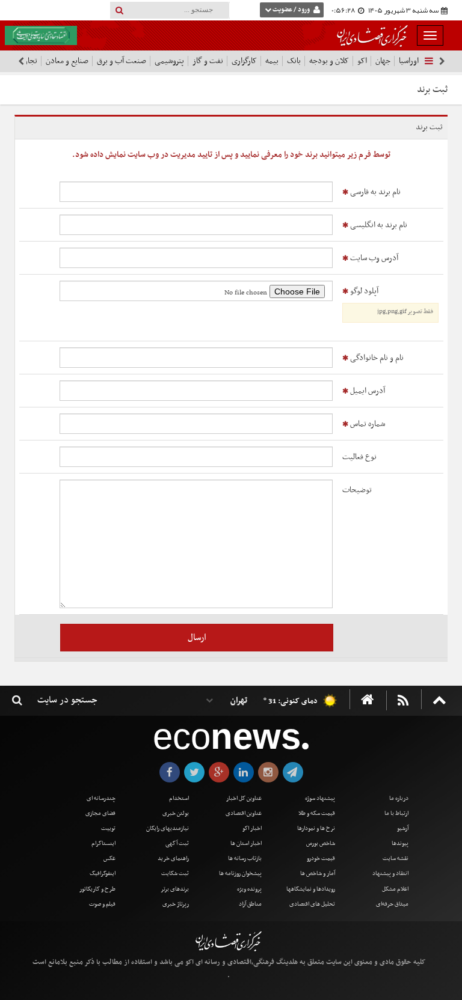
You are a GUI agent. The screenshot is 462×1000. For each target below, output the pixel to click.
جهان (382, 61)
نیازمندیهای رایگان (167, 828)
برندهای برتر (175, 889)
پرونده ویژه (249, 889)
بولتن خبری (175, 813)
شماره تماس (366, 424)
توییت (108, 828)
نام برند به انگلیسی (377, 225)
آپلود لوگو (390, 300)
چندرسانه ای (101, 798)
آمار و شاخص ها (317, 873)
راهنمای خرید (173, 858)
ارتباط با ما (396, 813)
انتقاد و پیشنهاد (390, 873)
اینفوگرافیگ (103, 873)
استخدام (179, 798)
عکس (109, 858)
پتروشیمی (169, 61)
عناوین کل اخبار (244, 798)
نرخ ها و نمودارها (316, 828)
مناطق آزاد (250, 904)
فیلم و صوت (102, 904)
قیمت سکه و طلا (316, 813)
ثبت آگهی (177, 843)
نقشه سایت (395, 858)
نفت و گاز (207, 61)
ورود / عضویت (291, 10)
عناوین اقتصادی (244, 813)
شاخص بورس (320, 843)
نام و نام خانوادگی (376, 358)
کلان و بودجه (329, 61)
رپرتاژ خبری (175, 904)
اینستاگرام (103, 843)
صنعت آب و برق (121, 61)
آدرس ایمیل (366, 391)
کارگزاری (244, 61)
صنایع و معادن (67, 61)
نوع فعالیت (359, 457)
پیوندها (400, 843)
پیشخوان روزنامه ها (240, 873)
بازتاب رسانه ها (245, 858)
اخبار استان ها (246, 843)
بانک (294, 61)
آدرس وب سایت (373, 258)
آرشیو (402, 828)
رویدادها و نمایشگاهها (310, 889)
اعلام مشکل (395, 889)
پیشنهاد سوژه (320, 798)
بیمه (272, 61)
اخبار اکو (252, 828)
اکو (362, 61)
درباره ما (398, 798)
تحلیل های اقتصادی (312, 904)
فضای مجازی (100, 813)
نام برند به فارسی (374, 192)
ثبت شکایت (175, 873)
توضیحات (357, 490)
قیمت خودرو (321, 858)
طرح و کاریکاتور (97, 889)
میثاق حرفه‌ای (392, 904)
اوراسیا (409, 61)
